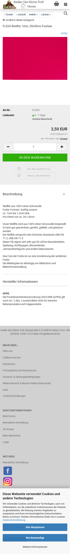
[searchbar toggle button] (65, 13)
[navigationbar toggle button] (65, 4)
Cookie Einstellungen (14, 396)
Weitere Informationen (35, 546)
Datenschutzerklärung (14, 520)
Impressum (9, 364)
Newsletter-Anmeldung (15, 422)
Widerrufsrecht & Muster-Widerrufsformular (27, 383)
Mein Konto (9, 416)
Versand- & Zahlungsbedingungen (21, 376)
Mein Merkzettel (11, 435)
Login (6, 442)
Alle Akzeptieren (35, 527)
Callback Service (12, 357)
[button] (8, 147)
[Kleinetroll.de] (22, 4)
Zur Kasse (8, 429)
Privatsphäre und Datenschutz (20, 370)
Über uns (8, 351)
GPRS (64, 33)
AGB (5, 389)
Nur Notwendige (35, 537)
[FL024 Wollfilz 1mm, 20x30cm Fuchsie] (35, 58)
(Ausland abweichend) (42, 119)
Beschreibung (12, 194)
